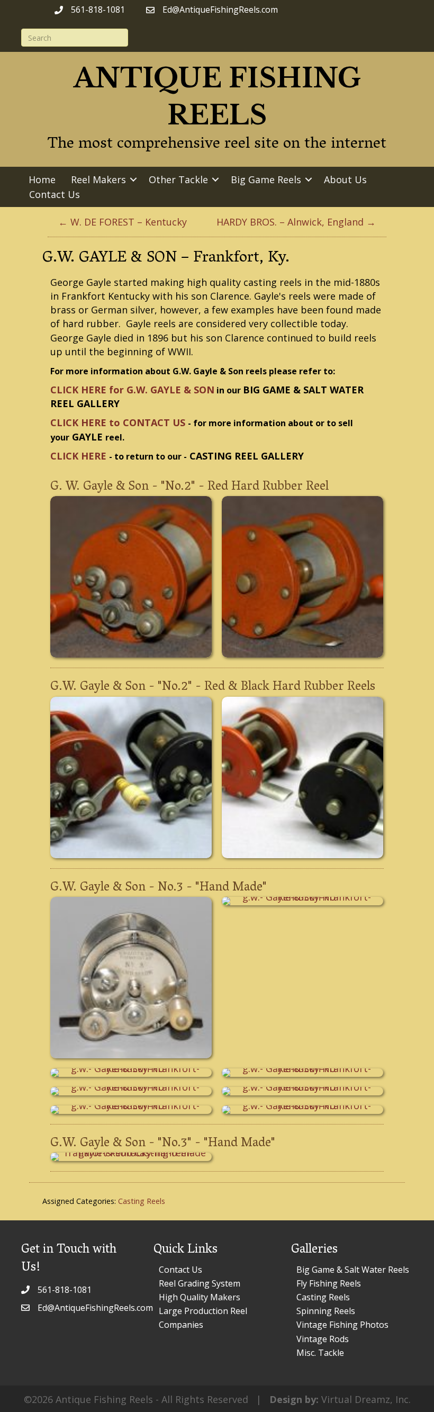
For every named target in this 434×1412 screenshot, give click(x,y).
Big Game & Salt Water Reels (352, 1269)
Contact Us (54, 194)
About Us (345, 179)
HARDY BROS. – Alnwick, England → (296, 221)
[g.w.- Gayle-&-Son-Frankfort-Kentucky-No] (131, 977)
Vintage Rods (322, 1339)
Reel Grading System (199, 1283)
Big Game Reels (266, 179)
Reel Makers (98, 179)
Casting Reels (141, 1201)
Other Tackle (178, 179)
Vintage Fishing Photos (342, 1324)
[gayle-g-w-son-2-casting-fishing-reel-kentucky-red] (131, 577)
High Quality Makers (199, 1297)
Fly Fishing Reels (328, 1283)
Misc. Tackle (320, 1353)
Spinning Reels (325, 1311)
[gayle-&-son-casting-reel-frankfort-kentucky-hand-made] (131, 1157)
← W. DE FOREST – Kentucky (122, 221)
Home (42, 179)
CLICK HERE (78, 455)
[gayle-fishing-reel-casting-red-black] (131, 777)
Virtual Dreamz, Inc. (366, 1399)
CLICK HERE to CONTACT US (117, 422)
